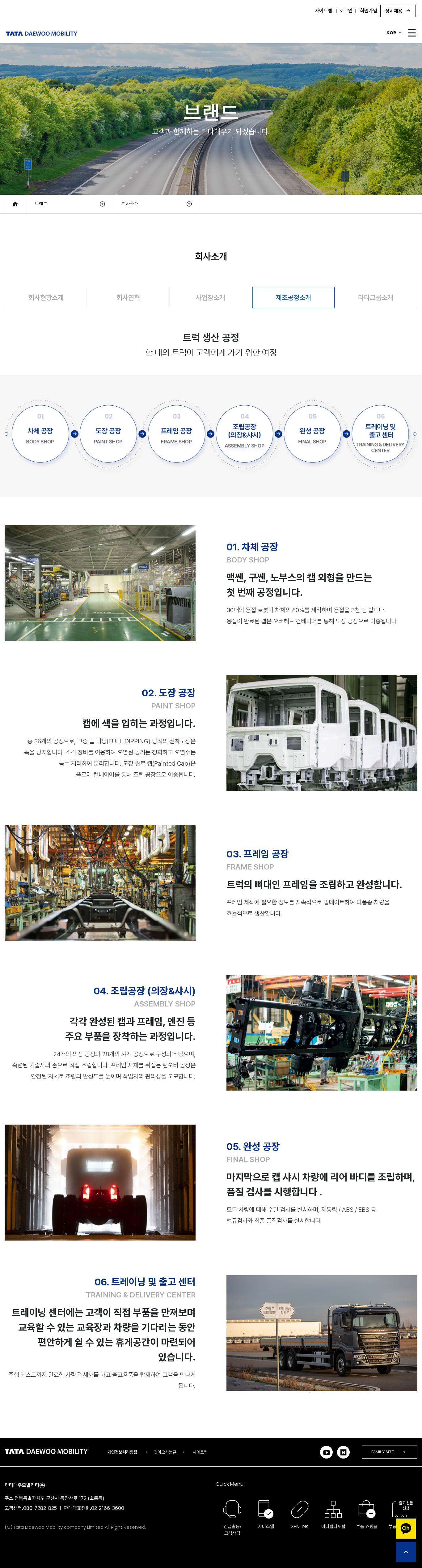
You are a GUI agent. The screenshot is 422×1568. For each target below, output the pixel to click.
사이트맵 (323, 11)
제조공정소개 (293, 297)
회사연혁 (128, 297)
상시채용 (394, 11)
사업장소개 (210, 297)
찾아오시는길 (165, 1452)
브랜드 (41, 204)
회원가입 (368, 11)
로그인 (346, 11)
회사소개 (130, 204)
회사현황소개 (46, 297)
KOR (391, 33)
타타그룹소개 (375, 297)
